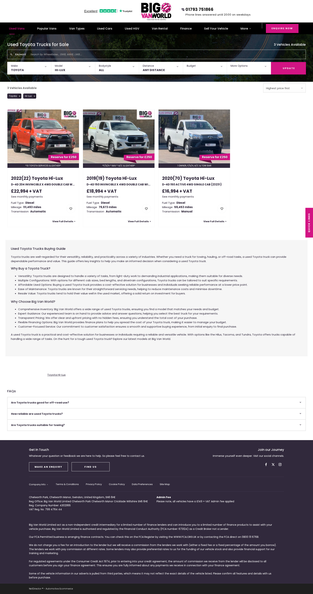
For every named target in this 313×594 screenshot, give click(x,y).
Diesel (29, 203)
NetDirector (35, 588)
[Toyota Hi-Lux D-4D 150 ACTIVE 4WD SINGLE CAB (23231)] (194, 136)
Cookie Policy (117, 484)
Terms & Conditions (67, 484)
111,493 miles (32, 207)
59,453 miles (183, 207)
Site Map (165, 484)
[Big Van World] (156, 11)
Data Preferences (142, 484)
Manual (187, 211)
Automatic (38, 211)
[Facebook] (266, 464)
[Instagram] (280, 464)
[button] (29, 68)
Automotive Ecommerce (59, 588)
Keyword (20, 54)
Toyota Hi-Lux (56, 375)
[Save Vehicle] (70, 208)
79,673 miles (108, 207)
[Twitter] (273, 464)
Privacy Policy (94, 484)
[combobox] (284, 88)
